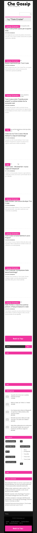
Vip (7, 130)
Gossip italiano (10, 457)
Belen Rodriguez (10, 441)
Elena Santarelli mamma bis (21, 486)
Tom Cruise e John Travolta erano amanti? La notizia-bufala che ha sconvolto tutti (16, 101)
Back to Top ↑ (18, 339)
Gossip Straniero (12, 26)
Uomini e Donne (25, 446)
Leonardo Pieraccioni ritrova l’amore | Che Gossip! (18, 503)
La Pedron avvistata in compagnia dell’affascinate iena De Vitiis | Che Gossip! (17, 498)
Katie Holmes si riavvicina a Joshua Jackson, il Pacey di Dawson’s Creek (17, 306)
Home (7, 521)
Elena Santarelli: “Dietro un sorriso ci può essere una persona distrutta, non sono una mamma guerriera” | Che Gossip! (18, 484)
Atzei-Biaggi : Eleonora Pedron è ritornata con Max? (18, 500)
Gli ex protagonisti (27, 450)
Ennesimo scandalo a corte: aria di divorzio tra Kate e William (16, 490)
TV (21, 441)
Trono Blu (26, 454)
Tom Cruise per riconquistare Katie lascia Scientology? (17, 271)
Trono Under (27, 459)
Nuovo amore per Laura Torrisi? (14, 505)
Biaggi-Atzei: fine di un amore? (20, 495)
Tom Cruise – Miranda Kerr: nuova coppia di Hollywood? (16, 168)
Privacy (6, 513)
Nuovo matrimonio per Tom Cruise (17, 63)
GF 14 (7, 451)
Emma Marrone (10, 446)
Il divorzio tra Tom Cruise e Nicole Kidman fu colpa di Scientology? (16, 135)
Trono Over (27, 456)
